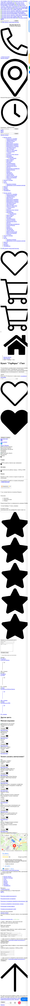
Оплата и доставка (8, 877)
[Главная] (10, 1002)
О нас (4, 879)
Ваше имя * (3, 933)
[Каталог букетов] (15, 1002)
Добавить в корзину (5, 437)
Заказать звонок (4, 58)
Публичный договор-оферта (8, 906)
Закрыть (3, 1004)
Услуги (5, 880)
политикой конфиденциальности (16, 940)
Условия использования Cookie (8, 909)
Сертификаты (6, 885)
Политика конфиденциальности (9, 896)
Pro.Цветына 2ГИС (3, 674)
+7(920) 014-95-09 (5, 57)
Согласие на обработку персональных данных (12, 903)
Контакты (5, 884)
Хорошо (3, 1002)
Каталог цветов (7, 876)
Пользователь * (4, 934)
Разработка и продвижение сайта (10, 919)
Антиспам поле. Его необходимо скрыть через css (13, 509)
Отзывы (5, 883)
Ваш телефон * (4, 936)
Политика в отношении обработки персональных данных (15, 901)
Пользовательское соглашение (8, 898)
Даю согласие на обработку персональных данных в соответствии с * (14, 939)
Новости (5, 881)
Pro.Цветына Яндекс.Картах (5, 659)
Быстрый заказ (4, 438)
